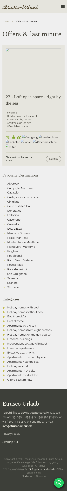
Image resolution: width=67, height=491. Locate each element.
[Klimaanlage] (8, 137)
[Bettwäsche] (13, 137)
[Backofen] (13, 142)
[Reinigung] (30, 137)
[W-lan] (11, 147)
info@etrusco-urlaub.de (17, 426)
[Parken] (27, 142)
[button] (63, 6)
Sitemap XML (11, 441)
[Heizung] (19, 137)
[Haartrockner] (48, 137)
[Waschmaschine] (45, 142)
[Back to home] (20, 6)
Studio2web (28, 476)
